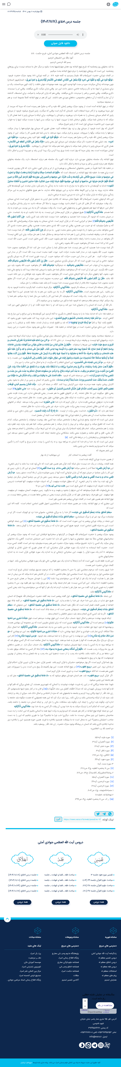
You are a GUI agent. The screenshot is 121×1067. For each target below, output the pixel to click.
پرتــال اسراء (35, 953)
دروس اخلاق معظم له (108, 962)
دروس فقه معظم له (109, 967)
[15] (45, 689)
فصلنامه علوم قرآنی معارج (68, 962)
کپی (58, 819)
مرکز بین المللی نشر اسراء (30, 971)
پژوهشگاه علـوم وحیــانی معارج (65, 953)
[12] (16, 636)
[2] (94, 221)
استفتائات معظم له (109, 971)
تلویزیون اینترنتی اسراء (31, 967)
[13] (42, 649)
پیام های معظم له (109, 975)
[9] (48, 579)
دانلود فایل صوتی (60, 43)
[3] (70, 323)
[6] (38, 468)
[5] (66, 437)
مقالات (76, 975)
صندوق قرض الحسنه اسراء (30, 975)
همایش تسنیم (111, 980)
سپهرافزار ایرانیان (26, 1062)
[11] (89, 636)
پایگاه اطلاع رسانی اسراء (68, 958)
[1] (85, 212)
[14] (78, 667)
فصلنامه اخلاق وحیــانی (69, 967)
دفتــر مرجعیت (34, 958)
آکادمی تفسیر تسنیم (70, 980)
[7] (47, 486)
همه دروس (98, 902)
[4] (14, 389)
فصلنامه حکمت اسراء (70, 971)
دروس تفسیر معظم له (107, 958)
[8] (25, 521)
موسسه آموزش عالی (32, 962)
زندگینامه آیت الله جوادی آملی (104, 953)
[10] (106, 623)
